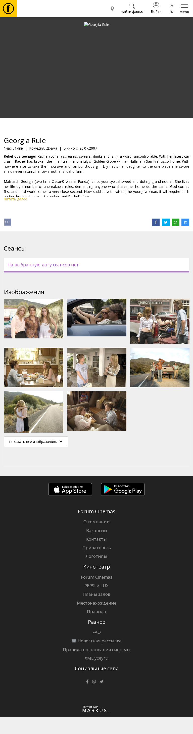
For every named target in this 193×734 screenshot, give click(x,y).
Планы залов (96, 594)
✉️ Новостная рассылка (96, 641)
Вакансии (96, 530)
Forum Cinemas (96, 577)
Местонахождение (96, 603)
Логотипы (96, 556)
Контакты (96, 539)
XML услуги (97, 658)
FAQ (96, 632)
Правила (96, 611)
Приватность (96, 547)
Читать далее (15, 199)
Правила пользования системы (96, 649)
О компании (96, 522)
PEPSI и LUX (96, 585)
